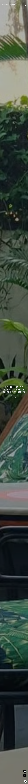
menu (22, 4)
